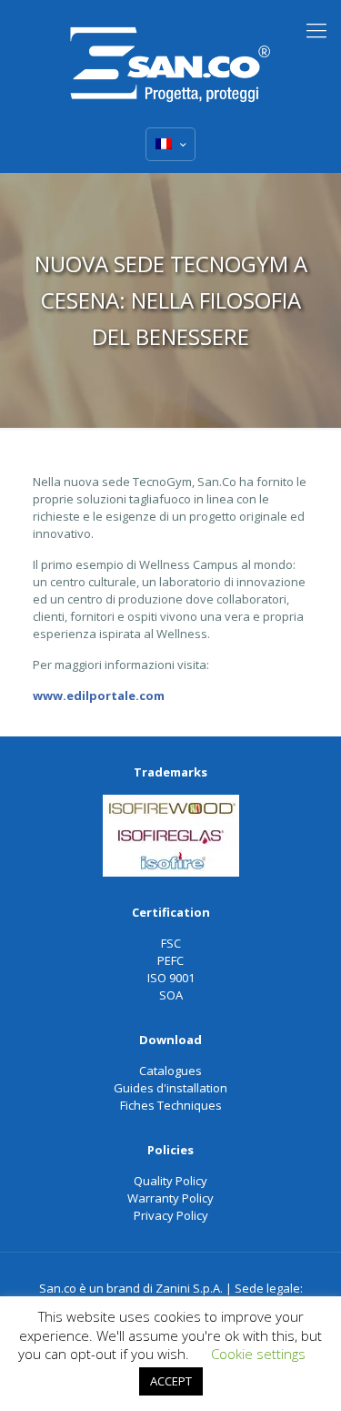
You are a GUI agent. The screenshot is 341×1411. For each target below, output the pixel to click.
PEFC (170, 960)
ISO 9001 (171, 977)
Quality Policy (170, 1180)
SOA (171, 995)
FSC (171, 943)
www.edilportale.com (99, 695)
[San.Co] (170, 59)
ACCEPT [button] (171, 1381)
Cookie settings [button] (258, 1354)
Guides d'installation (170, 1088)
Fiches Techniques (171, 1105)
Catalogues (170, 1070)
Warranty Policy (170, 1198)
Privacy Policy (171, 1215)
